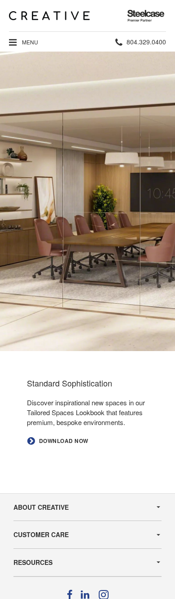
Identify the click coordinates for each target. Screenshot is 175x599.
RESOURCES (32, 562)
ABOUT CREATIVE (41, 507)
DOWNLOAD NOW (63, 441)
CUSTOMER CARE (41, 534)
